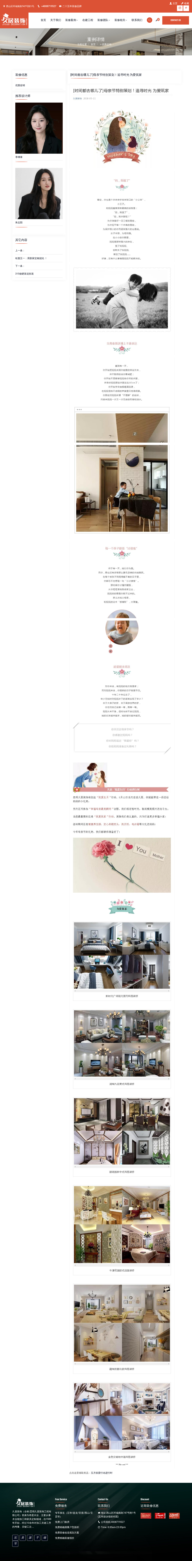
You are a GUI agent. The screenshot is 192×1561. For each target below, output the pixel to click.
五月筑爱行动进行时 (101, 1473)
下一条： (20, 266)
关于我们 (55, 20)
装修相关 (119, 20)
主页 (175, 3)
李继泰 (18, 157)
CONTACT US (176, 20)
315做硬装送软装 (24, 273)
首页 (43, 20)
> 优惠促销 (105, 44)
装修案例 (70, 20)
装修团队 (102, 20)
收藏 (186, 3)
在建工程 (87, 20)
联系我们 (137, 20)
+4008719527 (48, 6)
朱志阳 (18, 222)
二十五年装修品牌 (72, 6)
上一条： (20, 250)
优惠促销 (20, 85)
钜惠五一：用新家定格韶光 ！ (31, 258)
